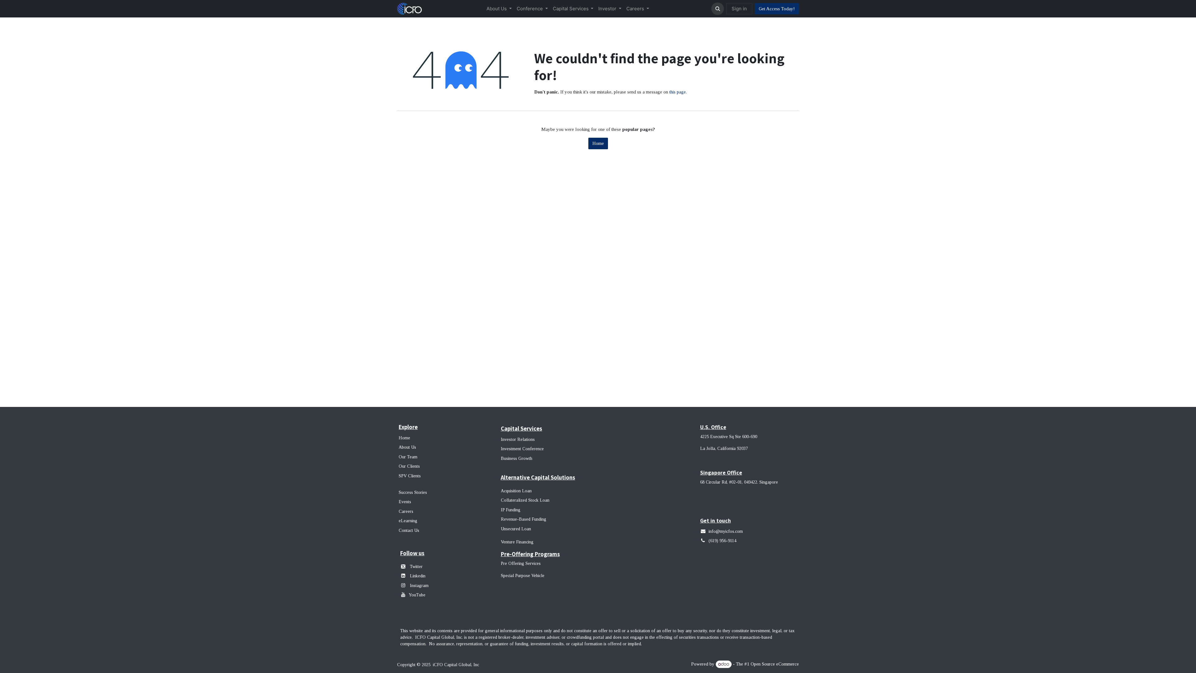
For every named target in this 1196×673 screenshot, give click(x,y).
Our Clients (409, 466)
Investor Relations (518, 439)
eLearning (408, 520)
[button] (717, 8)
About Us (407, 447)
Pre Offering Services (521, 563)
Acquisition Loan (516, 491)
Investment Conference (522, 448)
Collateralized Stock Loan (525, 500)
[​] (404, 585)
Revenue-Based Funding (523, 519)
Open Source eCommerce (775, 664)
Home (598, 143)
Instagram (419, 585)
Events (405, 501)
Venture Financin (516, 542)
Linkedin (417, 576)
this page (677, 91)
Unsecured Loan (516, 529)
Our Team (408, 457)
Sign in (739, 9)
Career (405, 511)
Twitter (416, 566)
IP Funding (510, 510)
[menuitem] (499, 9)
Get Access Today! (777, 8)
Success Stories (413, 492)
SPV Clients (410, 476)
